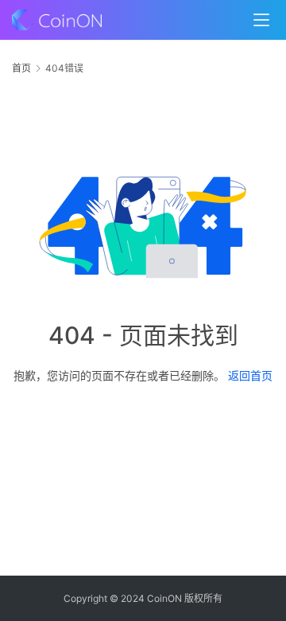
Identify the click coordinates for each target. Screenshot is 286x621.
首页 (21, 68)
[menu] (261, 20)
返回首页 (250, 375)
